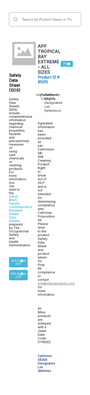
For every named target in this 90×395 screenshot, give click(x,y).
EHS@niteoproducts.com (56, 283)
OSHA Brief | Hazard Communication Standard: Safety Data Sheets (20, 209)
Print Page (66, 64)
